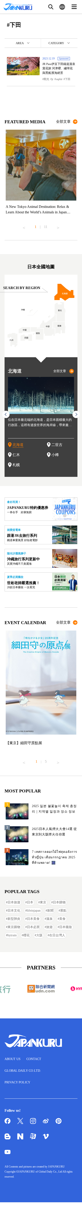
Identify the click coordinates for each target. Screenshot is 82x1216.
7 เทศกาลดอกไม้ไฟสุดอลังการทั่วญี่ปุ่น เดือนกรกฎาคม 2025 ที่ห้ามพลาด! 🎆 (54, 857)
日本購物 (59, 902)
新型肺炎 (14, 919)
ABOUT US (12, 1059)
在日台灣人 (57, 935)
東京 (43, 902)
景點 (63, 910)
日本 (30, 902)
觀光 (46, 79)
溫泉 (49, 919)
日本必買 (33, 927)
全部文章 (63, 121)
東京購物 (14, 927)
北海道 (18, 445)
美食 (62, 919)
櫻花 (26, 935)
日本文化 (14, 910)
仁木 (16, 455)
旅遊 (49, 927)
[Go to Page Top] (72, 1206)
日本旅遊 (14, 902)
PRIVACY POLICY (17, 1082)
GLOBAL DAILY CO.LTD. (23, 1070)
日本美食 (33, 919)
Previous (24, 226)
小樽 (55, 455)
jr (52, 79)
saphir (59, 79)
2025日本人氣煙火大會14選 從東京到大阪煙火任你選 (54, 831)
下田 (67, 79)
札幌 (16, 465)
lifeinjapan (34, 910)
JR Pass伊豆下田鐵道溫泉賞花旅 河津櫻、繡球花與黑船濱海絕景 (58, 68)
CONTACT (33, 1059)
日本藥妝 (65, 927)
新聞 (50, 910)
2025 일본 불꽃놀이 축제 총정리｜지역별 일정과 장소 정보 (54, 808)
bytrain (12, 935)
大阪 (39, 935)
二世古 (56, 445)
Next (58, 226)
